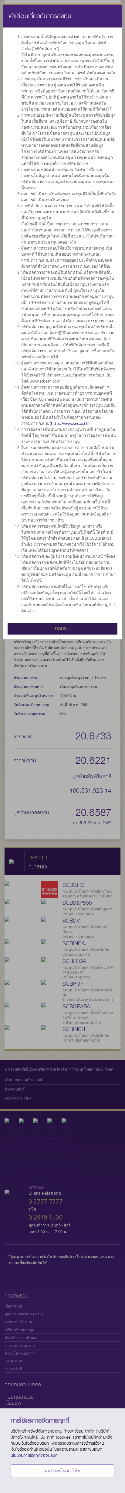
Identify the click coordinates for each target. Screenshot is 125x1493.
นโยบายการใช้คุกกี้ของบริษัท (34, 1455)
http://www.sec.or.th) (70, 423)
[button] (62, 628)
